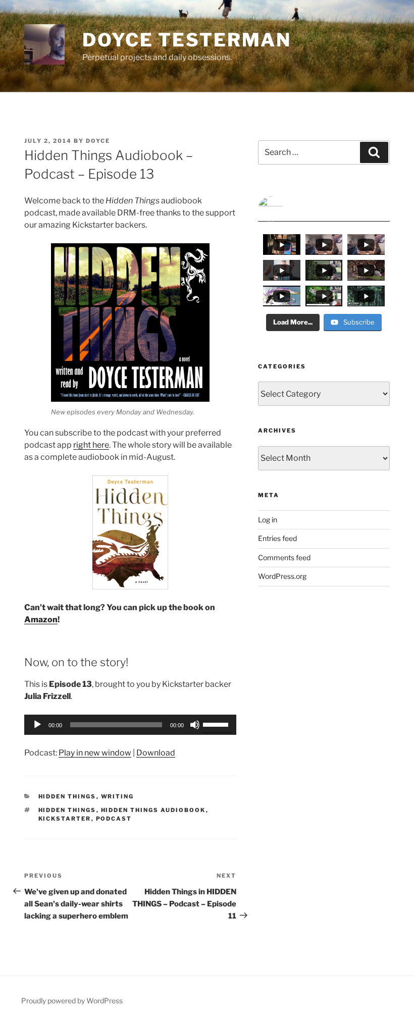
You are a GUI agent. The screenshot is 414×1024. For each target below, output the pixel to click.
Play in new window (95, 753)
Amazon (41, 619)
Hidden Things (67, 796)
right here (91, 445)
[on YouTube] (324, 209)
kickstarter (64, 818)
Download (155, 753)
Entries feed (277, 538)
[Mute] (195, 725)
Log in (267, 519)
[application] (130, 725)
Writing (117, 796)
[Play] (37, 725)
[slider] (217, 724)
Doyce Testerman (186, 40)
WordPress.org (282, 576)
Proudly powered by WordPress (72, 1000)
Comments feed (284, 557)
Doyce (98, 140)
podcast (114, 818)
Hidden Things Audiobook (153, 810)
